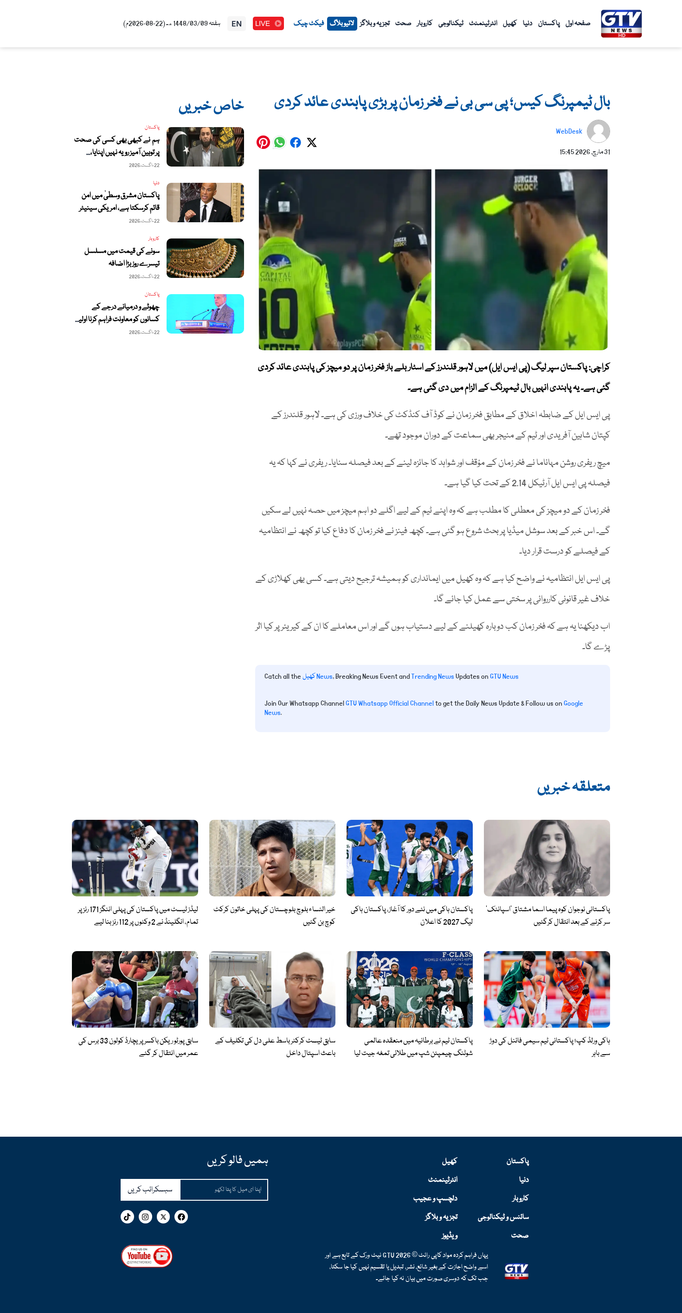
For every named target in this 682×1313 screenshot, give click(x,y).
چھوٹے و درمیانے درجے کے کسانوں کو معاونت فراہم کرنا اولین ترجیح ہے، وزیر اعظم (117, 320)
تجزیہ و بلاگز (375, 24)
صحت (403, 24)
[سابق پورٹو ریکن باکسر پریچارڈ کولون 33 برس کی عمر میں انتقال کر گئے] (135, 990)
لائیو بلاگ (342, 24)
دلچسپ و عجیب (435, 1199)
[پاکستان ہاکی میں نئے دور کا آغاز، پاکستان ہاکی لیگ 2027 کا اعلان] (410, 858)
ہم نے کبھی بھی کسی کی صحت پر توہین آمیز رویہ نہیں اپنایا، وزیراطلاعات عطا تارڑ (117, 153)
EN (237, 23)
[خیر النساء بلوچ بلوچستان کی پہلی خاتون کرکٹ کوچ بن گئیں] (272, 858)
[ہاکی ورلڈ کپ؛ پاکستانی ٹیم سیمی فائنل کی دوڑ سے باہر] (547, 990)
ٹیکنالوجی (450, 24)
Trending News (432, 676)
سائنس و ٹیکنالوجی (503, 1217)
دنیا (528, 24)
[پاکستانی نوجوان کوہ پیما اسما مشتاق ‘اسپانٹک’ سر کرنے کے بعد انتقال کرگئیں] (547, 858)
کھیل (510, 24)
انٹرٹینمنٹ (483, 24)
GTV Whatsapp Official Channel (390, 703)
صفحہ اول (578, 24)
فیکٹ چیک (309, 24)
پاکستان (549, 24)
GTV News (504, 676)
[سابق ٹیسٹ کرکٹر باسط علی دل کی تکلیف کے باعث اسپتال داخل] (272, 990)
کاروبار (425, 24)
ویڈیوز (449, 1236)
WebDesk (569, 131)
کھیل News (317, 676)
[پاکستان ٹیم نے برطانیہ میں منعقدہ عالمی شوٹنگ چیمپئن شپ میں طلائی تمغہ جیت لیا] (410, 990)
